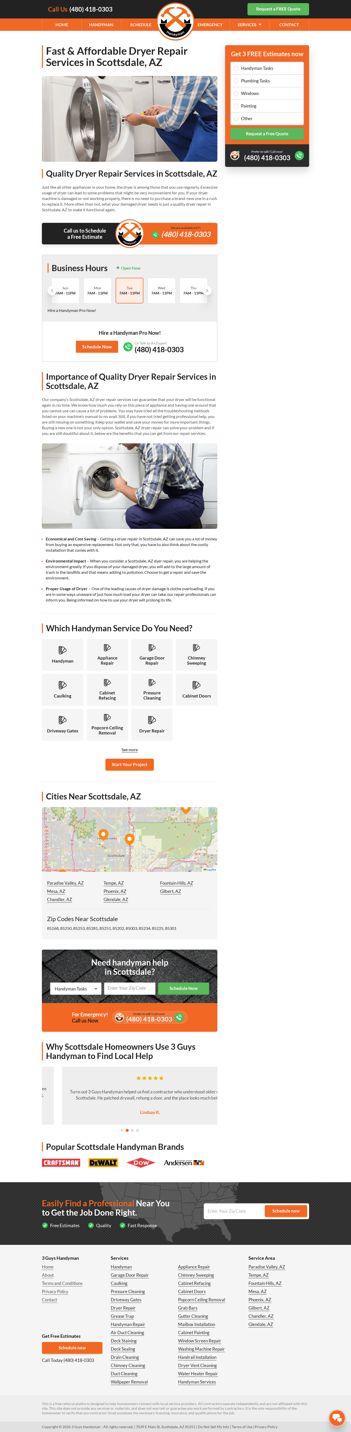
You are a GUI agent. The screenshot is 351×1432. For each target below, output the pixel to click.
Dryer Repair (123, 1308)
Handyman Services (197, 1382)
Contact (289, 24)
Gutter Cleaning (193, 1316)
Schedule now (72, 1347)
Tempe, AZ (114, 883)
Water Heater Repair (198, 1373)
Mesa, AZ (56, 891)
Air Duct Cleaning (127, 1332)
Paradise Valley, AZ (65, 883)
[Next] (207, 290)
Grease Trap (122, 1316)
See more (130, 749)
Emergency (210, 24)
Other (247, 118)
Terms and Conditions (62, 1283)
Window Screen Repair (199, 1340)
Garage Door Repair (130, 1275)
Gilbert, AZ (170, 891)
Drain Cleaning (125, 1357)
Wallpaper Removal (129, 1382)
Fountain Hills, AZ (176, 883)
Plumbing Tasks (255, 80)
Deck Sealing (123, 1349)
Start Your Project (129, 764)
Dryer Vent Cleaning (197, 1365)
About (48, 1275)
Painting (248, 106)
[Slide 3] (132, 1130)
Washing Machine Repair (201, 1349)
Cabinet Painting (193, 1332)
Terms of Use (242, 1427)
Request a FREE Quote (278, 9)
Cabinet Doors (192, 1291)
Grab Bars (187, 1308)
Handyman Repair (128, 1324)
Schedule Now (97, 346)
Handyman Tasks (257, 68)
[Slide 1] (122, 1130)
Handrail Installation (197, 1357)
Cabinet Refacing (194, 1283)
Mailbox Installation (196, 1324)
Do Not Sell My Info (213, 1427)
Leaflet (211, 870)
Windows (250, 93)
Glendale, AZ (116, 899)
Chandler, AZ (59, 899)
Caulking (119, 1283)
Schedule (140, 24)
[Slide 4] (137, 1130)
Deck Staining (124, 1340)
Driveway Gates (126, 1299)
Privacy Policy (55, 1291)
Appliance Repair (194, 1266)
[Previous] (52, 290)
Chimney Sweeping (196, 1275)
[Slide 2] (127, 1130)
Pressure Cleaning (128, 1291)
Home (62, 24)
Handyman (101, 24)
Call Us (80, 9)
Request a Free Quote (267, 133)
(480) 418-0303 (185, 234)
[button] (129, 839)
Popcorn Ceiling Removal (201, 1299)
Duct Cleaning (124, 1373)
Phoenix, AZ (115, 891)
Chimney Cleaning (128, 1365)
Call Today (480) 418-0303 (68, 1360)
